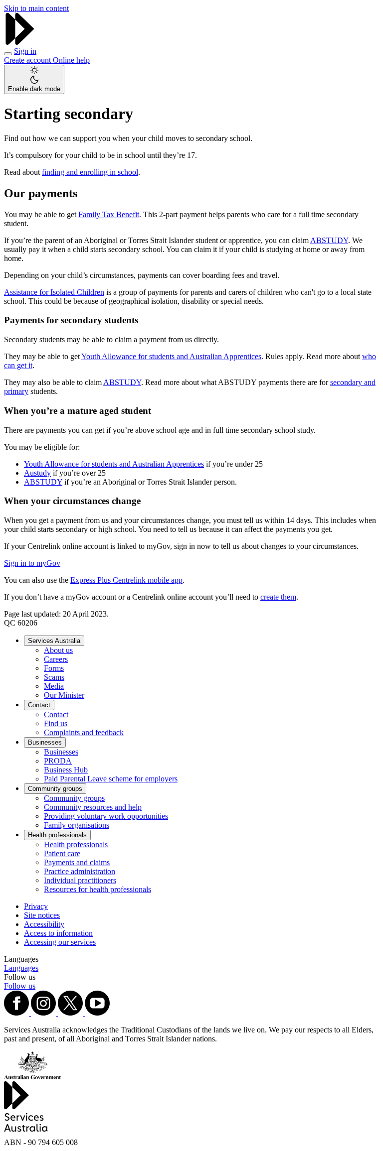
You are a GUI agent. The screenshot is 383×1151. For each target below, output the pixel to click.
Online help (71, 60)
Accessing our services (60, 942)
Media (54, 686)
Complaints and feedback (84, 732)
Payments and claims (77, 862)
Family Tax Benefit (108, 214)
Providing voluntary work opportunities (106, 816)
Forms (54, 668)
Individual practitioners (80, 880)
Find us (55, 723)
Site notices (42, 915)
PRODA (58, 761)
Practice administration (79, 871)
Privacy (36, 906)
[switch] (34, 79)
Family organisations (76, 825)
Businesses (45, 742)
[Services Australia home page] (20, 42)
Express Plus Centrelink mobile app (126, 580)
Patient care (62, 853)
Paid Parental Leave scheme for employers (111, 778)
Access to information (58, 933)
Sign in (25, 51)
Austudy (37, 473)
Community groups (55, 788)
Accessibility (44, 924)
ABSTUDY (329, 240)
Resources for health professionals (97, 889)
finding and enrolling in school (90, 172)
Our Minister (64, 695)
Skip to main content (36, 8)
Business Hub (66, 770)
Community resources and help (93, 807)
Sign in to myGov (32, 563)
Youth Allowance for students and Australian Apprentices (171, 356)
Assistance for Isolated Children (54, 292)
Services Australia (54, 640)
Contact (39, 705)
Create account (28, 60)
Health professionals (57, 835)
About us (58, 650)
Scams (54, 677)
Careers (56, 659)
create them (278, 597)
